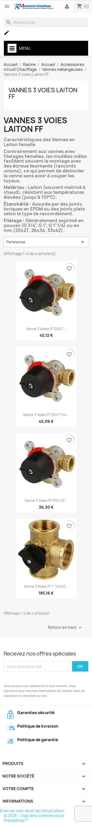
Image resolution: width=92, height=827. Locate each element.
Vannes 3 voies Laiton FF (43, 93)
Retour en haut (65, 628)
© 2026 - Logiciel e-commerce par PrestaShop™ (34, 818)
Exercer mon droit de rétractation (32, 810)
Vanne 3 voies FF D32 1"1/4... (46, 414)
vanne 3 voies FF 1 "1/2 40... (46, 586)
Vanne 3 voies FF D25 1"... (46, 328)
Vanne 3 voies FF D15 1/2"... (46, 500)
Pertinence (46, 242)
